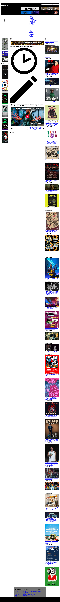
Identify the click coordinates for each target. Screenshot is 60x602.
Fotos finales (33, 27)
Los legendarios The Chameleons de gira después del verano (52, 341)
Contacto (31, 35)
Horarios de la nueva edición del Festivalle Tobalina (51, 191)
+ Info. (48, 598)
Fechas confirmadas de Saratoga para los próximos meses (51, 160)
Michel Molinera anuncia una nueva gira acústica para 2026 (51, 416)
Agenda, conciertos (34, 591)
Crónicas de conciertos (32, 20)
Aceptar (55, 598)
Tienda (31, 36)
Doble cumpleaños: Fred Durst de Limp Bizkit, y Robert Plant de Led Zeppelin (51, 440)
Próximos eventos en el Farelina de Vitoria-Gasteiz (51, 308)
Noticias (32, 19)
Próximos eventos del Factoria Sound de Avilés (51, 208)
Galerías (32, 26)
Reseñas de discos (32, 21)
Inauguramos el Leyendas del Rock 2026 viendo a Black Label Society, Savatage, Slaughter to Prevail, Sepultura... (51, 464)
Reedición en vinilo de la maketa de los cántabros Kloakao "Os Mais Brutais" (51, 563)
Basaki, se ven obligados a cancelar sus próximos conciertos (51, 491)
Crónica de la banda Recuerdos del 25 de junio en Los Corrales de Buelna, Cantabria (51, 41)
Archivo (31, 18)
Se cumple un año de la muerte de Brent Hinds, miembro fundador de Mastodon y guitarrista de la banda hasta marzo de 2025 (51, 253)
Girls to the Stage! (32, 24)
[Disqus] (27, 148)
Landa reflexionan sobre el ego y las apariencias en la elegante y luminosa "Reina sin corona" (51, 124)
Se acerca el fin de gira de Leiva (51, 85)
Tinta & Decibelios (32, 23)
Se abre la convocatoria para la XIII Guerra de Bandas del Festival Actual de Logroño (51, 142)
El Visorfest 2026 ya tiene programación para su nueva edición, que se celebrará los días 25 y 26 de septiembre (51, 520)
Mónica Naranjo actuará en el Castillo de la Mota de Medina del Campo (51, 56)
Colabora (31, 32)
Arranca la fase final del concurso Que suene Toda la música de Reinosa (35, 128)
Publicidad (31, 17)
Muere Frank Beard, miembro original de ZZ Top (51, 479)
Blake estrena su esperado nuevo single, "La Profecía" (51, 181)
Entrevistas (32, 22)
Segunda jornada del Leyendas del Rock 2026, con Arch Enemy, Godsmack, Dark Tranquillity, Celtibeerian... (51, 293)
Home (31, 16)
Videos (31, 28)
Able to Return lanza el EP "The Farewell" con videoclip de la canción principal (51, 398)
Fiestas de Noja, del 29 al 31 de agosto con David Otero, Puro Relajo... (51, 542)
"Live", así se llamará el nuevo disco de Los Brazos (20, 128)
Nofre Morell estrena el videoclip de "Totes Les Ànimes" (51, 329)
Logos (31, 31)
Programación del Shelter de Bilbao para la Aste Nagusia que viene (51, 231)
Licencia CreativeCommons (18, 597)
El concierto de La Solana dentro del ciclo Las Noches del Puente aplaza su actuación (52, 508)
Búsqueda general (34, 592)
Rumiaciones (32, 25)
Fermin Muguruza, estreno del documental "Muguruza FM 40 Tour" (51, 74)
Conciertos (32, 34)
